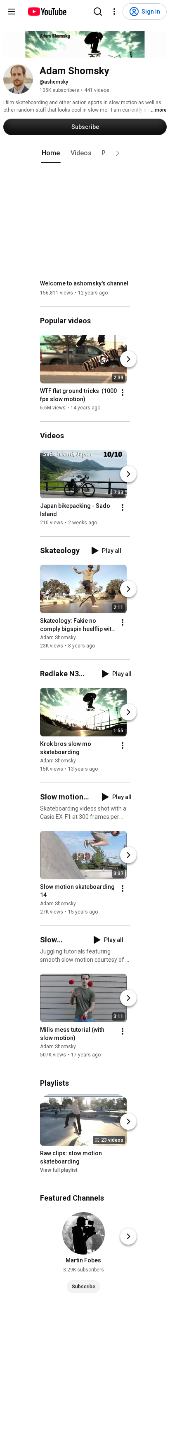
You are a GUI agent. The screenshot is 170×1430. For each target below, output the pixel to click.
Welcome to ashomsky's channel (84, 283)
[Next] (128, 359)
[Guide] (12, 11)
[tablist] (85, 153)
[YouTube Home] (46, 11)
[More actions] (122, 392)
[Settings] (114, 11)
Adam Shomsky (58, 637)
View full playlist (59, 1170)
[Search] (98, 11)
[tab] (51, 153)
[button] (118, 153)
